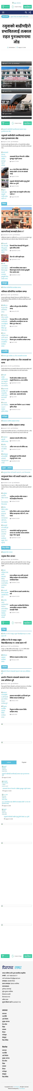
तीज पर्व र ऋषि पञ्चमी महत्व (17, 263)
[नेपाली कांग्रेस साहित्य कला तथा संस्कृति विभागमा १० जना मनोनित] (4, 386)
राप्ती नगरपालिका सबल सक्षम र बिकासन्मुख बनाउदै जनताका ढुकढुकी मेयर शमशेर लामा (20, 276)
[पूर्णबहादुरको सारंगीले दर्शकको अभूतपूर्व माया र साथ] (4, 465)
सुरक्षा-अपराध (5, 1021)
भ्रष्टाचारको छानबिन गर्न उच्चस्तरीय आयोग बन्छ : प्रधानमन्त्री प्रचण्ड (19, 399)
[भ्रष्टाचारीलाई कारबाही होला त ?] (16, 224)
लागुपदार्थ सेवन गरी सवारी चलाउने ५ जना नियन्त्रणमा (16, 484)
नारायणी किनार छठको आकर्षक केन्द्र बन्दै (19, 599)
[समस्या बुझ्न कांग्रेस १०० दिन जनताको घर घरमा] (16, 362)
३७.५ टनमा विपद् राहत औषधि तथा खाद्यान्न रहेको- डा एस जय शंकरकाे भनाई (16, 117)
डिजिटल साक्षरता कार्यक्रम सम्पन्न (18, 664)
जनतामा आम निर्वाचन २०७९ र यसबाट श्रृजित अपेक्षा (20, 412)
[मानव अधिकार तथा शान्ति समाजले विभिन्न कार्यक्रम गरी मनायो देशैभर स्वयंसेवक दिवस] (4, 585)
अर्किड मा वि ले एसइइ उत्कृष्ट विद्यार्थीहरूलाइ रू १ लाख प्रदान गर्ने (13, 648)
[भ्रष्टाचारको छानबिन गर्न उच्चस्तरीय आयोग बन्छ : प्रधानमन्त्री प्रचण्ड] (4, 400)
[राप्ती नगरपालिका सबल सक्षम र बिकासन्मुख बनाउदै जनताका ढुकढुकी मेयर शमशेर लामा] (4, 277)
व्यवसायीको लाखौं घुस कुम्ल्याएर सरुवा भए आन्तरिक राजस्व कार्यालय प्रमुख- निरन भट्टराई (19, 539)
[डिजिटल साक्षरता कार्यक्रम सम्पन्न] (4, 665)
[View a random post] (30, 12)
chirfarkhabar (17, 70)
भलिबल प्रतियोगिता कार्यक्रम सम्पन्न (14, 298)
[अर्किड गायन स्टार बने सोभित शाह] (4, 454)
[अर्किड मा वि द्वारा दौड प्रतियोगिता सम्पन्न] (4, 315)
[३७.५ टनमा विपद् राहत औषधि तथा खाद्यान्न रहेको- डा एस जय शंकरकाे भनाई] (16, 111)
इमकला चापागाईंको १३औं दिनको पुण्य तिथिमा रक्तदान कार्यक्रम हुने (20, 703)
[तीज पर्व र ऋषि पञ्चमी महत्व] (4, 264)
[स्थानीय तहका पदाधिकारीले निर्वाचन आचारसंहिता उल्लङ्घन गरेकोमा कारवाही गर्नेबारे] (4, 615)
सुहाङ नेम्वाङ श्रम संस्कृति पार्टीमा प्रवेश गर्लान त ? (19, 18)
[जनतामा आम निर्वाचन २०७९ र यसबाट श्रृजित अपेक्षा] (4, 413)
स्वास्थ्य (4, 1029)
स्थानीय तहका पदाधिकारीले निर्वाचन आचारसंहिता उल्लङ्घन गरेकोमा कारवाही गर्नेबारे (19, 614)
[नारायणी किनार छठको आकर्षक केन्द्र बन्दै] (4, 600)
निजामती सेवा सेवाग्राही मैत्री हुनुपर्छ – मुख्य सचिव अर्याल (19, 253)
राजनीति (4, 1016)
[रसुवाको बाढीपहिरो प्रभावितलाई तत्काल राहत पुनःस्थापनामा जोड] (16, 84)
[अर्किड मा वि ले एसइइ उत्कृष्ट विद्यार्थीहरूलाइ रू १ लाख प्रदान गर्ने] (16, 641)
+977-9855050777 (12, 975)
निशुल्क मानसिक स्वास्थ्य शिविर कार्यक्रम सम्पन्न (18, 717)
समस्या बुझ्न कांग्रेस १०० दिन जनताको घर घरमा (16, 368)
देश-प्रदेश (4, 1024)
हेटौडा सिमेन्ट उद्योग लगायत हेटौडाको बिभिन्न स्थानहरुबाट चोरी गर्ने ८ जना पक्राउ (19, 520)
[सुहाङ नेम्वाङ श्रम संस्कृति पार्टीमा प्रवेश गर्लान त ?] (4, 200)
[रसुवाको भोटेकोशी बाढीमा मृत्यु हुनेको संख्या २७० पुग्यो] (4, 190)
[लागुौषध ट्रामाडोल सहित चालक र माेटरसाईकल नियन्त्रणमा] (4, 505)
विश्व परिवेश (5, 1040)
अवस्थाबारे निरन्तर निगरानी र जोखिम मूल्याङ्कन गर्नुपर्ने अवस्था (15, 66)
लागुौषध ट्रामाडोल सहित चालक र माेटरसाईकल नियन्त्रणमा (18, 504)
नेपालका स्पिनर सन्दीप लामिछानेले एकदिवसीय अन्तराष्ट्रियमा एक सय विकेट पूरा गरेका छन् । (19, 328)
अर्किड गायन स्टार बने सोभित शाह (18, 453)
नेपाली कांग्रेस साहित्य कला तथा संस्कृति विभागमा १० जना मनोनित (19, 386)
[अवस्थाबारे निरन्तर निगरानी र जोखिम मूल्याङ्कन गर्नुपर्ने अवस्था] (17, 56)
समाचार (4, 1013)
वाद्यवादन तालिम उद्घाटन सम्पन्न (13, 431)
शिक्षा (3, 1027)
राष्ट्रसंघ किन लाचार (8, 562)
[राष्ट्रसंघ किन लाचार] (16, 559)
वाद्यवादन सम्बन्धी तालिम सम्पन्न (18, 445)
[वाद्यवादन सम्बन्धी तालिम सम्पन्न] (4, 446)
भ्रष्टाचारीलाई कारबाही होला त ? (12, 238)
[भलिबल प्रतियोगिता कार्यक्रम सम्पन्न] (16, 294)
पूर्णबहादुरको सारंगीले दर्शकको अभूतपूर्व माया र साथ (18, 464)
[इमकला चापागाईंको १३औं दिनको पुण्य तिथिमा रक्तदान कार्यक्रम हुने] (4, 704)
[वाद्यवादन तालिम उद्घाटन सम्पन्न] (16, 427)
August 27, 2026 (7, 784)
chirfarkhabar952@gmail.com (11, 978)
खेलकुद (4, 1037)
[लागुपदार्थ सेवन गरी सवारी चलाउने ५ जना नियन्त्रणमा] (16, 479)
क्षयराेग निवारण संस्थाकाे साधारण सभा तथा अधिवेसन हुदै (15, 685)
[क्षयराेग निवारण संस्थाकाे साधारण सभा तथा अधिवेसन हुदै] (16, 679)
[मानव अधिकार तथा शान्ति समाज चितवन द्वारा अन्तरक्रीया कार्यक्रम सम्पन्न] (4, 346)
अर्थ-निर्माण (5, 1019)
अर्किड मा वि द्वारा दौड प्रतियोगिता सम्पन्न (18, 314)
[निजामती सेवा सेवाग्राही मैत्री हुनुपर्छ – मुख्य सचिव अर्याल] (4, 254)
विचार (3, 1032)
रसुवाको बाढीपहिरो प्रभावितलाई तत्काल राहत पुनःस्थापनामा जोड (16, 34)
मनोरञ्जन (4, 1035)
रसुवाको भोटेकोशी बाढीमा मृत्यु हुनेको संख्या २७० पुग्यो (20, 189)
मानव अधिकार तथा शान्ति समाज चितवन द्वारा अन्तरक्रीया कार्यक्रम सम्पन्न (20, 345)
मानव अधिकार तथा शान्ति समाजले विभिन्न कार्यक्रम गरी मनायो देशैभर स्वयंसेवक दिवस (19, 584)
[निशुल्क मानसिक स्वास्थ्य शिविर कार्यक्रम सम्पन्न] (4, 718)
